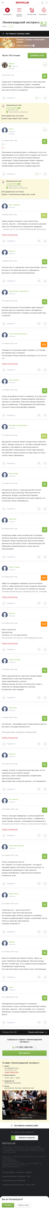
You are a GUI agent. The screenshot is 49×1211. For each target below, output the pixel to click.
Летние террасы (19, 15)
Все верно (8, 1205)
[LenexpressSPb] (3, 106)
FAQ (28, 1176)
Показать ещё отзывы (36, 1032)
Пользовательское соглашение (13, 1180)
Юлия (11, 129)
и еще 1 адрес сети (11, 1072)
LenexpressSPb (11, 108)
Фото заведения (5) (24, 1117)
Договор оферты (8, 1172)
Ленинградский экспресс (21, 22)
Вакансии (22, 1176)
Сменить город (23, 1205)
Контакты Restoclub (9, 1176)
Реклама (28, 1172)
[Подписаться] (44, 64)
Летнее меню (31, 14)
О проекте (20, 1172)
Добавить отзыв (37, 55)
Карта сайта (30, 1184)
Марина (12, 63)
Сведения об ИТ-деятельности (13, 1184)
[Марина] (5, 65)
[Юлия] (5, 130)
